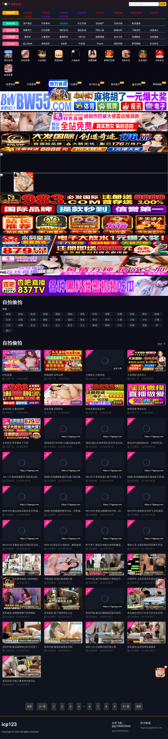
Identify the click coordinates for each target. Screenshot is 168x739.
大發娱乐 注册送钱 (95, 375)
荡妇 (70, 319)
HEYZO (82, 37)
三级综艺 (136, 30)
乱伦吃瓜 (154, 43)
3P (157, 325)
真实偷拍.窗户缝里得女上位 (58, 613)
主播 (157, 319)
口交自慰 (45, 30)
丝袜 (132, 314)
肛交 (70, 325)
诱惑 (57, 314)
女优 (57, 319)
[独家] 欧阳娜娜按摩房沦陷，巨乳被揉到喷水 (67, 511)
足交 (33, 325)
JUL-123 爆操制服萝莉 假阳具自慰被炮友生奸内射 (27, 477)
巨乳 (95, 314)
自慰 (20, 319)
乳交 (45, 325)
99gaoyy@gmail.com (151, 727)
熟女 (82, 319)
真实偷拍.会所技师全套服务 (141, 647)
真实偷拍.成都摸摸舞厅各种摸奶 (18, 613)
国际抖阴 (118, 43)
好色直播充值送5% (95, 409)
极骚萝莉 (64, 37)
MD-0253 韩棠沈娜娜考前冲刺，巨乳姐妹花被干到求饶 (113, 511)
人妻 (119, 319)
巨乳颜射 (154, 37)
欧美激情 (136, 23)
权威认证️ (52, 84)
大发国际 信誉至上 (136, 375)
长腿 (119, 314)
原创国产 (100, 23)
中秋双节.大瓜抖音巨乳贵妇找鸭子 (144, 579)
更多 (160, 344)
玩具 (8, 319)
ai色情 (64, 43)
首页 (29, 706)
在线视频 (10, 37)
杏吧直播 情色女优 (136, 409)
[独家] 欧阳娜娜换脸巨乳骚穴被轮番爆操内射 (67, 477)
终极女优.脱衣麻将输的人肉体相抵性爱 (22, 579)
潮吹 (45, 319)
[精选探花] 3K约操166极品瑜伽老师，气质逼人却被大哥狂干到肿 (77, 443)
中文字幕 (82, 23)
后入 (57, 325)
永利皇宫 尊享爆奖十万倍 (15, 443)
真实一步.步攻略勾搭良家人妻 (101, 647)
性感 (33, 314)
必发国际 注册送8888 (13, 409)
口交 (8, 325)
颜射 (95, 325)
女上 (82, 325)
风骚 (45, 314)
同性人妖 (100, 30)
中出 (119, 325)
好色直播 (7, 375)
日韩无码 (118, 23)
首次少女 (118, 37)
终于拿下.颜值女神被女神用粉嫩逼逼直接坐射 (109, 545)
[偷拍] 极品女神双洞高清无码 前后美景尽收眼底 (110, 443)
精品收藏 (10, 30)
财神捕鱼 (157, 84)
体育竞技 (10, 84)
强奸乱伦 (64, 30)
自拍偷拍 (64, 23)
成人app (10, 43)
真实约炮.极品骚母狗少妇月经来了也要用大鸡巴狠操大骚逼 (32, 647)
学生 (95, 319)
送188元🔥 (94, 84)
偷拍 (8, 314)
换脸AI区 (118, 30)
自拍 (20, 314)
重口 (8, 330)
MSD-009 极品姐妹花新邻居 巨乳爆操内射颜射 (26, 511)
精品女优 (82, 30)
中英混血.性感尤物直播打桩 (58, 579)
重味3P (27, 37)
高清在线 (10, 23)
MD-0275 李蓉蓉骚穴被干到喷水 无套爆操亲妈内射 (111, 477)
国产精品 (27, 23)
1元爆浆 (73, 84)
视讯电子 (115, 84)
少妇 (132, 319)
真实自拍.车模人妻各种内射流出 (18, 681)
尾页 (138, 706)
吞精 (107, 325)
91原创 (82, 43)
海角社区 (45, 43)
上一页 (42, 706)
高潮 (33, 319)
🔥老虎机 (136, 84)
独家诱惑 (100, 37)
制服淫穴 (27, 30)
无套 (144, 325)
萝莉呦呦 (136, 43)
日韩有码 (45, 23)
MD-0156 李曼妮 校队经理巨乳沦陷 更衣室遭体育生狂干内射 (33, 545)
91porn (100, 43)
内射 (132, 325)
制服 (157, 314)
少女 (144, 319)
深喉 (20, 325)
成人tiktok (27, 43)
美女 (107, 319)
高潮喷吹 (136, 37)
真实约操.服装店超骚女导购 (58, 647)
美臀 (107, 314)
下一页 (125, 706)
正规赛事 (31, 84)
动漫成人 (154, 30)
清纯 (70, 314)
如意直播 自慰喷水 (53, 409)
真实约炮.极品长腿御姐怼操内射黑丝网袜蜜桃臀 (110, 613)
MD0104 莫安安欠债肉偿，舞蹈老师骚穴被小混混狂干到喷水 (75, 545)
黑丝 (144, 314)
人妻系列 (45, 37)
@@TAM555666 (120, 731)
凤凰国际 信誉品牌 (53, 375)
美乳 (82, 314)
